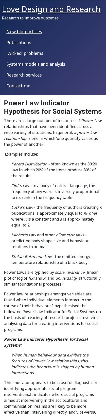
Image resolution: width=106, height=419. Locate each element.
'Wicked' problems (24, 53)
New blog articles (24, 31)
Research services (24, 75)
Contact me (18, 86)
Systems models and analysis (35, 64)
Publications (18, 42)
